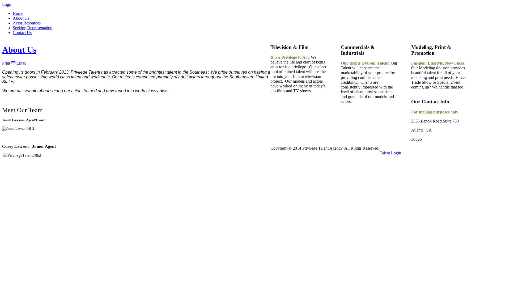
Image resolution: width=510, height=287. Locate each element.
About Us (19, 49)
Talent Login (390, 153)
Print (6, 63)
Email (20, 63)
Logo (6, 4)
